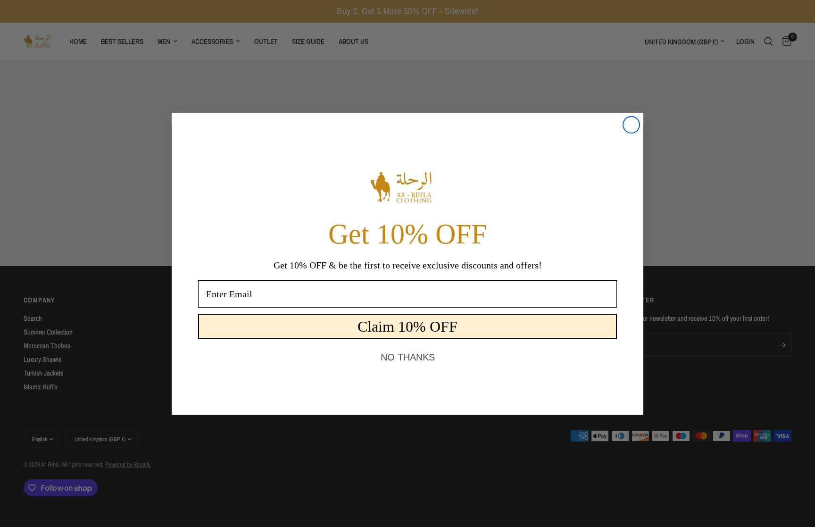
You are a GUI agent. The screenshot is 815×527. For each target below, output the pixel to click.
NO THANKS (408, 357)
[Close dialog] (631, 125)
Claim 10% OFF (407, 326)
